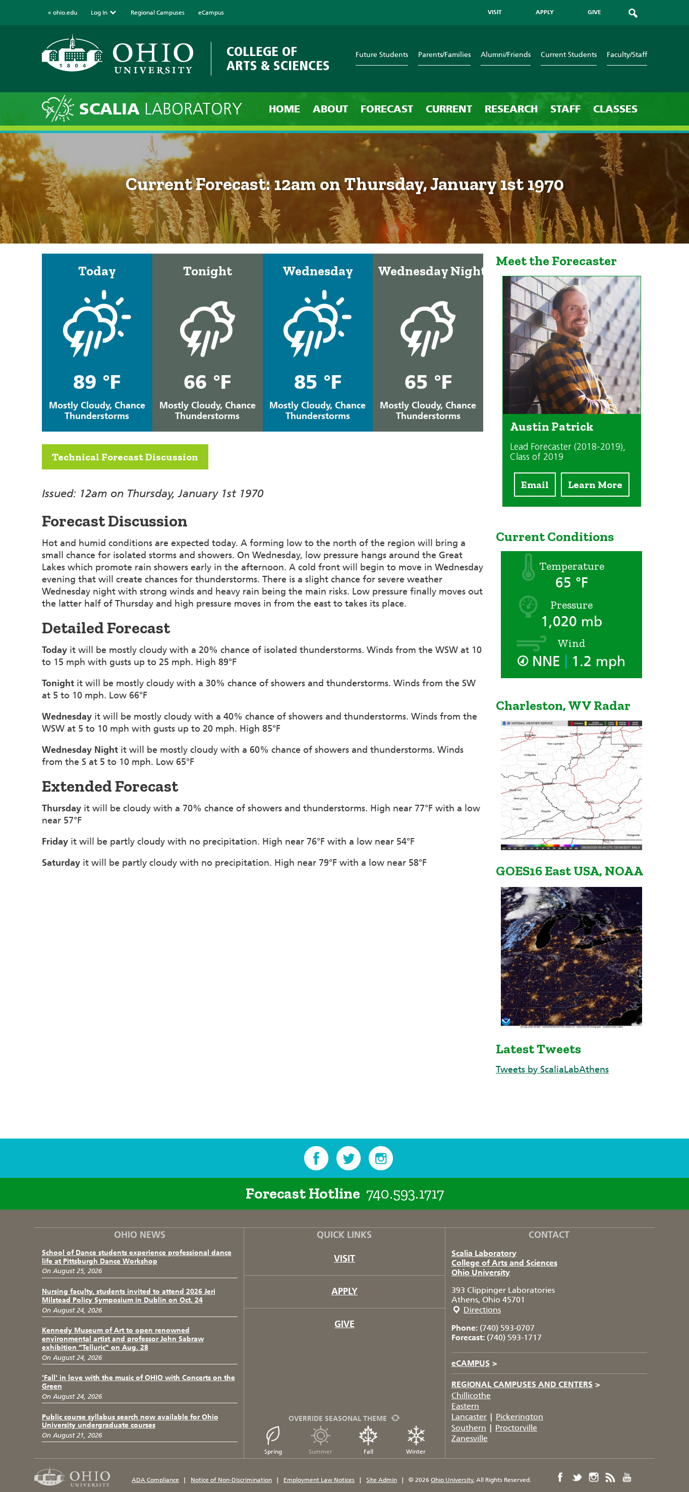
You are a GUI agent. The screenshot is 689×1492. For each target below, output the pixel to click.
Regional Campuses (158, 12)
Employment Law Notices (319, 1479)
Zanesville (469, 1438)
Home (284, 109)
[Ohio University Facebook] (560, 1477)
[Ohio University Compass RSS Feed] (610, 1477)
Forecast (387, 109)
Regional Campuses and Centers (525, 1384)
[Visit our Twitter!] (348, 1158)
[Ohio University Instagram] (593, 1477)
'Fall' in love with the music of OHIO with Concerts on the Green (138, 1382)
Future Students (382, 54)
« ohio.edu (62, 12)
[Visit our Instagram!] (381, 1158)
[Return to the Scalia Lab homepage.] (60, 107)
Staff (565, 109)
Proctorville (516, 1428)
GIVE (594, 12)
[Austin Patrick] (571, 410)
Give (344, 1324)
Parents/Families (444, 54)
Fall (368, 1451)
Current (449, 109)
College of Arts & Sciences (278, 58)
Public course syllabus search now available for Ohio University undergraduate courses (130, 1421)
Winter (416, 1451)
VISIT (495, 12)
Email (535, 485)
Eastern (465, 1406)
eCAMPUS (474, 1363)
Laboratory (160, 109)
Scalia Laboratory (483, 1253)
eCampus (211, 12)
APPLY (545, 12)
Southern (468, 1428)
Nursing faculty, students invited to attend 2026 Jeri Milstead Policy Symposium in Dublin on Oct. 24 (128, 1295)
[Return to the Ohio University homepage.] (117, 53)
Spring (273, 1451)
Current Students (569, 54)
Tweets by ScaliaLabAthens (552, 1069)
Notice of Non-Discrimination (231, 1479)
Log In (99, 12)
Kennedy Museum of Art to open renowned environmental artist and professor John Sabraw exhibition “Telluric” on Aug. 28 (123, 1339)
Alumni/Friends (506, 54)
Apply (344, 1291)
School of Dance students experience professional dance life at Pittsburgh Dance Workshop (137, 1257)
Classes (615, 109)
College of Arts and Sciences (504, 1263)
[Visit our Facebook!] (316, 1158)
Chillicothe (471, 1395)
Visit (344, 1258)
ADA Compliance (155, 1479)
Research (511, 109)
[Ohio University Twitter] (577, 1477)
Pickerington (519, 1416)
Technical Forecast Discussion (125, 457)
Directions (482, 1310)
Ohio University (480, 1272)
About (330, 109)
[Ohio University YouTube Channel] (627, 1477)
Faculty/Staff (627, 54)
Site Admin (381, 1479)
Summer (320, 1451)
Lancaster (469, 1416)
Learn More (595, 485)
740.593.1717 (405, 1193)
